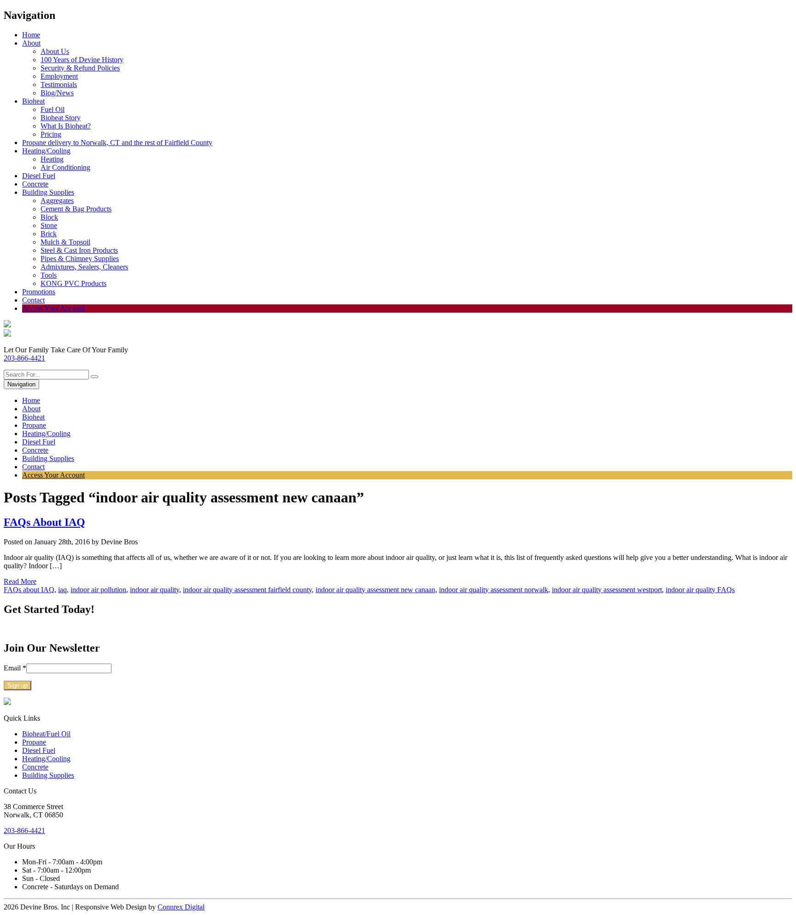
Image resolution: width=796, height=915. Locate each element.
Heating (52, 159)
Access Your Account (53, 308)
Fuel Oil (52, 109)
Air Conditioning (65, 167)
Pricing (51, 134)
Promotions (38, 292)
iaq (62, 590)
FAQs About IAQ (44, 522)
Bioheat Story (61, 118)
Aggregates (57, 200)
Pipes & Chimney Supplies (80, 258)
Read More (20, 581)
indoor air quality (154, 590)
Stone (49, 225)
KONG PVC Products (73, 283)
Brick (49, 234)
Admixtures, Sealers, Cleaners (84, 267)
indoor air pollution (98, 590)
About (31, 43)
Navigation (21, 384)
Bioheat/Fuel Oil (46, 734)
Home (31, 35)
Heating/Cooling (46, 151)
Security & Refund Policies (80, 68)
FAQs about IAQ (29, 590)
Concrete (35, 184)
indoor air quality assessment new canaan (375, 590)
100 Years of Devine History (82, 60)
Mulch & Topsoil (65, 242)
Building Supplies (48, 192)
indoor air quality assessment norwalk (493, 590)
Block (49, 217)
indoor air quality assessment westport (607, 590)
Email (15, 668)
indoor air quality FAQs (700, 590)
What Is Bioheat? (66, 126)
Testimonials (59, 84)
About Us (55, 51)
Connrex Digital (181, 907)
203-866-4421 (24, 358)
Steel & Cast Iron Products (79, 250)
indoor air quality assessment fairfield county (247, 590)
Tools (49, 275)
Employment (59, 76)
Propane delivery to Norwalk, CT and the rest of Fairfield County (117, 142)
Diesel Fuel (38, 176)
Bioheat (33, 101)
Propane (34, 425)
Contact (33, 300)
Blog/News (57, 93)
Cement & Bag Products (76, 209)
